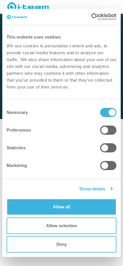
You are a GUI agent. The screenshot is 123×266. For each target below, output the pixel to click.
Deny (61, 244)
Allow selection (61, 225)
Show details (92, 188)
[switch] (108, 130)
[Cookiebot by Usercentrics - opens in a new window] (91, 17)
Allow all (61, 206)
